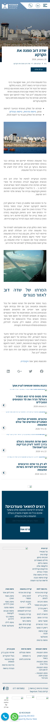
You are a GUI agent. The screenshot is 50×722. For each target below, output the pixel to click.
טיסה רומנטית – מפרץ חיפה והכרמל (41, 675)
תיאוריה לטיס (42, 614)
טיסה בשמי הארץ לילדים (9, 602)
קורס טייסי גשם (25, 624)
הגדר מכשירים (42, 624)
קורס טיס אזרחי (41, 592)
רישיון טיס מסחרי (41, 605)
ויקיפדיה (25, 361)
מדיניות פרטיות (8, 665)
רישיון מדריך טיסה (43, 609)
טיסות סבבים (26, 617)
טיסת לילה (9, 622)
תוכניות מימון (42, 557)
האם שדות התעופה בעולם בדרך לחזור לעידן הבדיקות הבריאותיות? (31, 444)
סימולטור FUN (8, 625)
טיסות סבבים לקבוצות (9, 612)
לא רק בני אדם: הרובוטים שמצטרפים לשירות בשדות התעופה (31, 466)
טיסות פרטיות (30, 111)
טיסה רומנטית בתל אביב (42, 662)
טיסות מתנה (9, 607)
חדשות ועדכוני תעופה (39, 580)
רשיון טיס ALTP (25, 627)
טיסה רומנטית (42, 652)
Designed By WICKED (24, 715)
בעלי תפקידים (8, 655)
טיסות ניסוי (26, 620)
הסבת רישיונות (25, 607)
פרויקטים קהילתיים (40, 568)
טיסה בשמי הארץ (9, 597)
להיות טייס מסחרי (27, 597)
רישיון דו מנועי (42, 627)
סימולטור (44, 636)
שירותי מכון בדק (7, 652)
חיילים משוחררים (41, 560)
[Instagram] (7, 688)
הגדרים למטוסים (24, 610)
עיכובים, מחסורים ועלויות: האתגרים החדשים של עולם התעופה (31, 421)
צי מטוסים (27, 655)
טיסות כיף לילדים (10, 617)
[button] (44, 4)
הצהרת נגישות (8, 668)
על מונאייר (43, 551)
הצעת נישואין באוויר (42, 657)
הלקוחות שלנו (42, 566)
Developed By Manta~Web (25, 719)
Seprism (33, 691)
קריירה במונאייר (24, 614)
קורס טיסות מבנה (41, 577)
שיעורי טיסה (43, 620)
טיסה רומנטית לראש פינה (42, 668)
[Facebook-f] (3, 688)
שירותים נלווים (25, 659)
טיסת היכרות (42, 601)
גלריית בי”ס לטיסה (43, 597)
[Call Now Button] (5, 717)
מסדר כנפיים (42, 571)
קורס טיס (44, 554)
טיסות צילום (43, 563)
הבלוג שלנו (39, 69)
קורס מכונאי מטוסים (9, 660)
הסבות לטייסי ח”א (25, 602)
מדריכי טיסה (43, 617)
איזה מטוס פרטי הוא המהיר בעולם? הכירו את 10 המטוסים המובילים (29, 399)
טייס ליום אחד (8, 592)
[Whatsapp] (15, 716)
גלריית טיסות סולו (40, 574)
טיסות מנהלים (16, 111)
